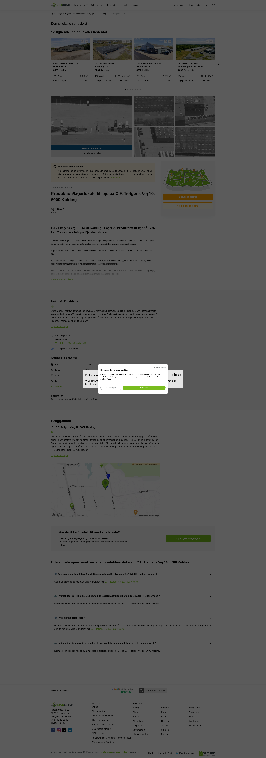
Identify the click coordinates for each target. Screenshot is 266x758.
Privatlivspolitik (159, 368)
